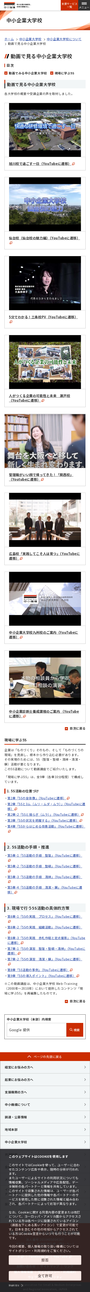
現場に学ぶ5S (64, 73)
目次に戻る (78, 728)
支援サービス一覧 (69, 5)
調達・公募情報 (16, 1117)
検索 (76, 1030)
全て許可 (45, 1275)
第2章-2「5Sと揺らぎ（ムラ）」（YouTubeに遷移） (43, 814)
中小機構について (17, 1104)
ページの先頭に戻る (48, 1056)
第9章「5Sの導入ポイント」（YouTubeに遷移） (41, 975)
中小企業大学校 (30, 39)
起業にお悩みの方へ (19, 1079)
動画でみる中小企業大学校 (28, 73)
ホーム (9, 39)
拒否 (44, 1259)
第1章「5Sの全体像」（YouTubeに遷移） (36, 798)
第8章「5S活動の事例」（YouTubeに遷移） (38, 970)
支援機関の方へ (16, 1092)
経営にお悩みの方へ (19, 1067)
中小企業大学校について (64, 39)
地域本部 (11, 1129)
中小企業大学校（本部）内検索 (29, 1019)
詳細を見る (14, 1285)
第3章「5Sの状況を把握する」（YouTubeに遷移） (43, 820)
